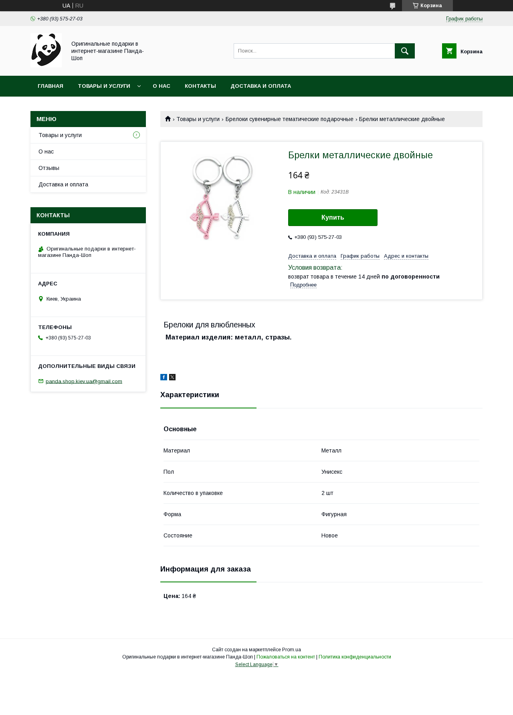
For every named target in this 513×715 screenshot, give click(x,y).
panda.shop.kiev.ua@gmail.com (84, 381)
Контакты (200, 86)
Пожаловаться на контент (285, 657)
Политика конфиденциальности (355, 657)
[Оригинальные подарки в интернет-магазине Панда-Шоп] (46, 65)
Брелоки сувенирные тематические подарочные (289, 119)
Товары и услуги (104, 86)
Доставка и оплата (260, 86)
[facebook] (163, 378)
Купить (332, 217)
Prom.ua (291, 649)
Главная (50, 86)
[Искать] (405, 51)
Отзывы (48, 168)
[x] (172, 378)
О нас (161, 86)
